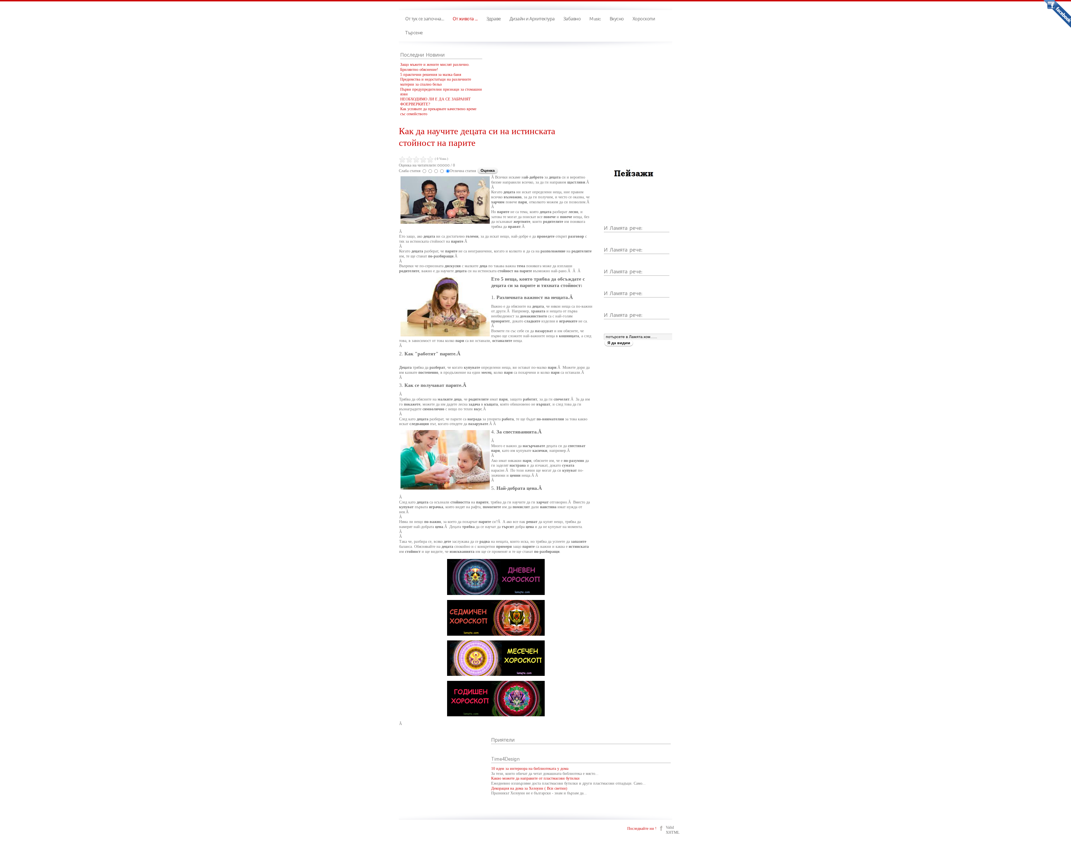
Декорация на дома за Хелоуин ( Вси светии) (529, 788)
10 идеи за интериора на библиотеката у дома (529, 769)
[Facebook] (661, 828)
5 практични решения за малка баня (430, 75)
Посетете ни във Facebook (1057, 14)
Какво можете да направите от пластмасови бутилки (535, 778)
